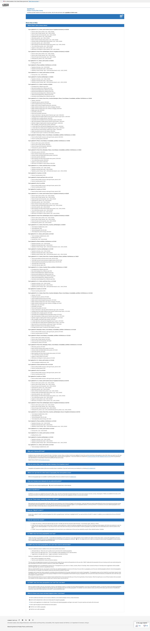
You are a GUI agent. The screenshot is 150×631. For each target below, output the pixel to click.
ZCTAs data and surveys (44, 459)
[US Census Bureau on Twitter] (22, 620)
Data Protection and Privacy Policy (37, 622)
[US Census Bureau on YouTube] (29, 620)
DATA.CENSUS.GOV (91, 468)
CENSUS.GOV (73, 476)
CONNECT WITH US (12, 620)
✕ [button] (148, 622)
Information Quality (12, 622)
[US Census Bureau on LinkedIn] (26, 620)
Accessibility (48, 622)
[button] (138, 626)
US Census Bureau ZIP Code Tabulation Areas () (99, 456)
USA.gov (87, 622)
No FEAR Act (66, 622)
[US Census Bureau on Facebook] (19, 620)
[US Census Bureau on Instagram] (32, 620)
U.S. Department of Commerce (77, 622)
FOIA (53, 622)
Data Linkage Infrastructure (23, 622)
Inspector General (59, 622)
